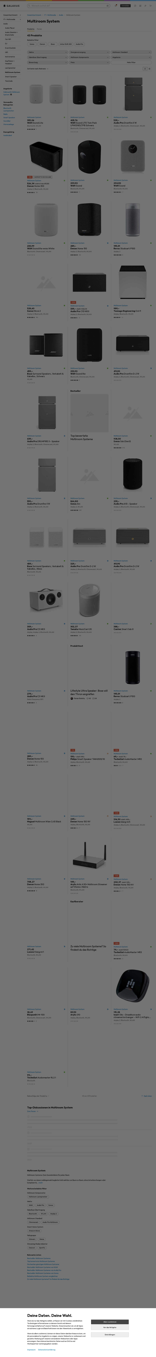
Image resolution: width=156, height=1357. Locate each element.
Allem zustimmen (109, 1322)
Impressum (31, 1350)
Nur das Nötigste (109, 1327)
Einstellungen (110, 1335)
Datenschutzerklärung (46, 1350)
